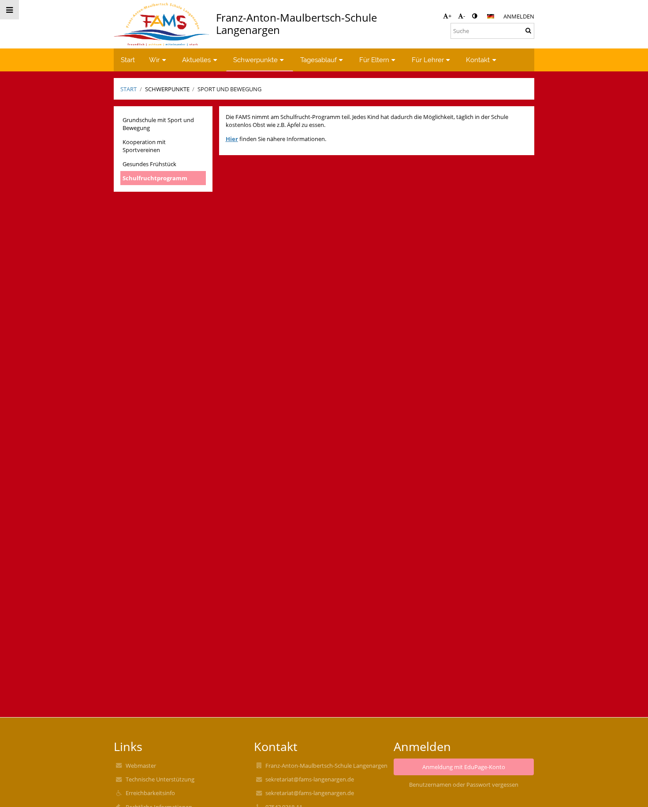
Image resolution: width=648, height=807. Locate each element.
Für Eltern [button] (374, 59)
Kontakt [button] (478, 59)
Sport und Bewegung (229, 89)
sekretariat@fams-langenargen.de (309, 779)
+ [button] (449, 16)
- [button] (464, 16)
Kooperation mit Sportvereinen (144, 146)
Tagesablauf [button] (318, 59)
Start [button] (128, 59)
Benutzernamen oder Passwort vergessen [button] (463, 784)
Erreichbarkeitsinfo (150, 793)
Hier (232, 139)
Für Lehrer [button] (428, 59)
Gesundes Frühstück (149, 164)
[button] (474, 16)
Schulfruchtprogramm (155, 178)
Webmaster (141, 766)
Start (128, 89)
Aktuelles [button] (196, 59)
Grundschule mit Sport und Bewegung (158, 124)
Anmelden (518, 16)
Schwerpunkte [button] (255, 59)
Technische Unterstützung (160, 779)
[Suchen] (528, 30)
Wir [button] (154, 59)
